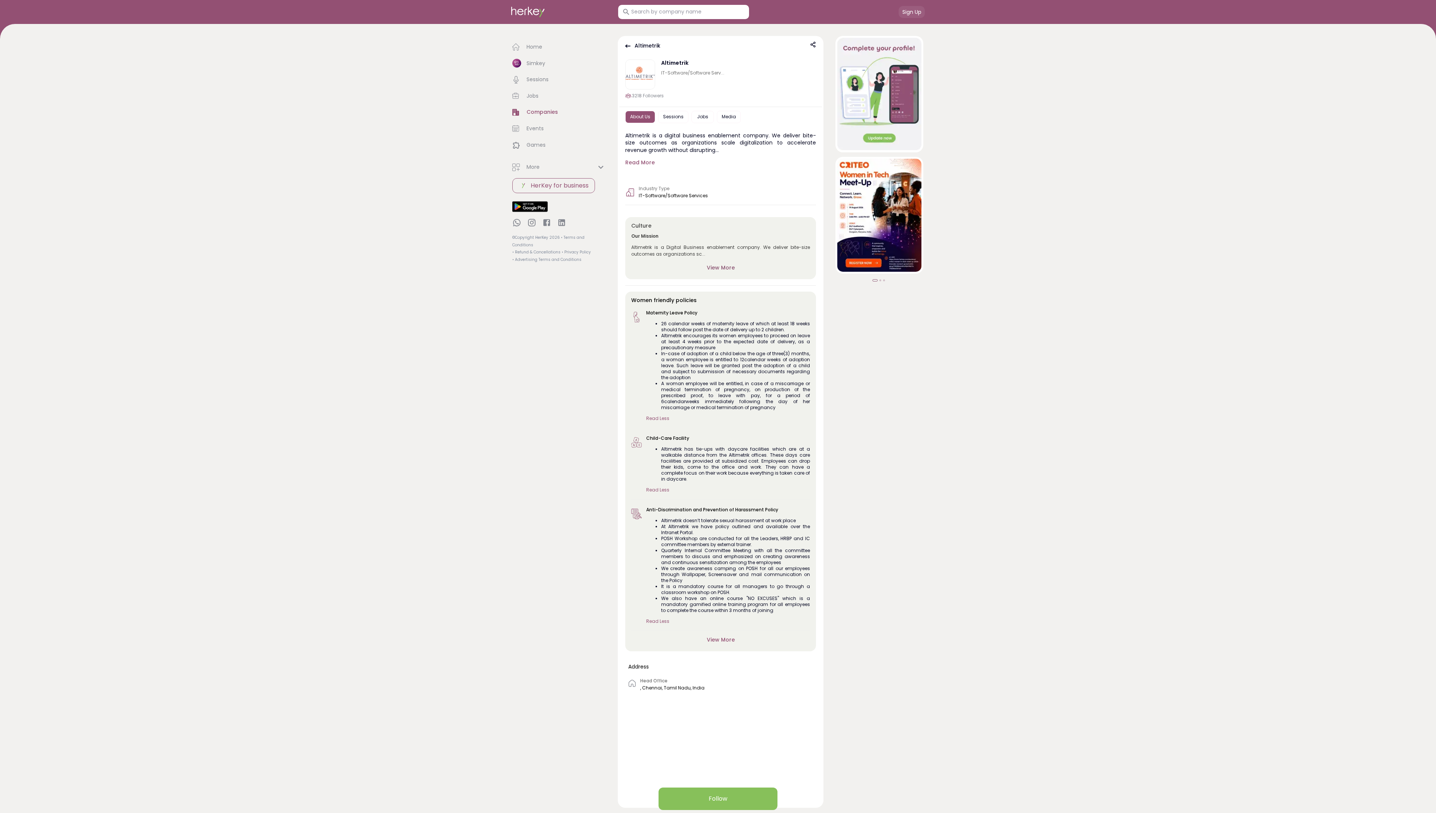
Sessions (673, 116)
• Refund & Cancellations (536, 252)
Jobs (702, 116)
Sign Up (911, 12)
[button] (559, 47)
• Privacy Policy (576, 252)
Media (729, 116)
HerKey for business (560, 185)
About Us (640, 116)
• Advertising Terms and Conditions (547, 259)
